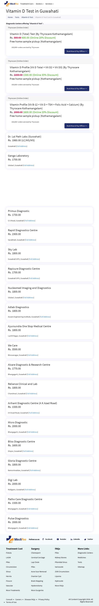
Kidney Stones (61, 557)
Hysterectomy (36, 585)
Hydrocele (59, 581)
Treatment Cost (26, 4)
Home (10, 17)
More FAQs (59, 585)
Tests (17, 17)
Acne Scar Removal (38, 571)
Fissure (9, 581)
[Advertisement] (49, 189)
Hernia (8, 576)
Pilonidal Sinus (61, 562)
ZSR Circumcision (62, 571)
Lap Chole (35, 562)
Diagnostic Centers (85, 553)
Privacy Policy (43, 599)
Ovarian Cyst (36, 576)
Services (48, 4)
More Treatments (13, 590)
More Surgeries (37, 590)
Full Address (22, 146)
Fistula (8, 553)
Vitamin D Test (27, 17)
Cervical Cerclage (38, 557)
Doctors (39, 4)
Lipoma (58, 576)
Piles (8, 562)
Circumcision (11, 567)
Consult (9, 599)
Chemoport (35, 553)
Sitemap (81, 567)
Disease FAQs (30, 599)
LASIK (8, 557)
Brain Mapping (37, 581)
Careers (18, 599)
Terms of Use (11, 602)
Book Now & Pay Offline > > (77, 51)
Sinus (8, 571)
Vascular (9, 585)
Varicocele (59, 567)
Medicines (82, 557)
